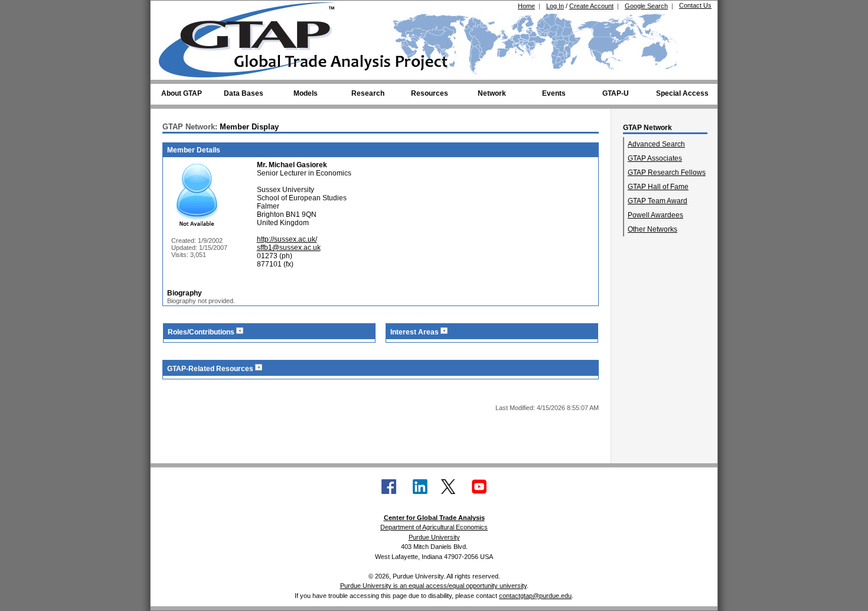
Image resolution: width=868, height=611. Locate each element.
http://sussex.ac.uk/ (287, 239)
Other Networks (652, 229)
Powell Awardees (655, 215)
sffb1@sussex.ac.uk (289, 247)
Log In (555, 5)
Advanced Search (656, 144)
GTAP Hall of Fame (658, 187)
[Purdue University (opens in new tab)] (177, 11)
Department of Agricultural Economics (434, 527)
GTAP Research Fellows (667, 172)
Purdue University (434, 537)
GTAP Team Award (657, 201)
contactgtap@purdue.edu (535, 595)
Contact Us (695, 5)
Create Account (591, 5)
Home (526, 5)
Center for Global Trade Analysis (434, 517)
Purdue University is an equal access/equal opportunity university (433, 585)
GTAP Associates (655, 158)
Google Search (646, 5)
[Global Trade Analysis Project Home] (253, 37)
